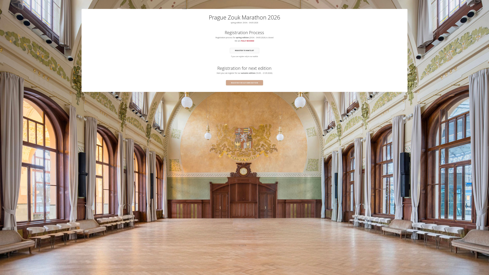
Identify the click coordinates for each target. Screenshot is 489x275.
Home (184, 9)
